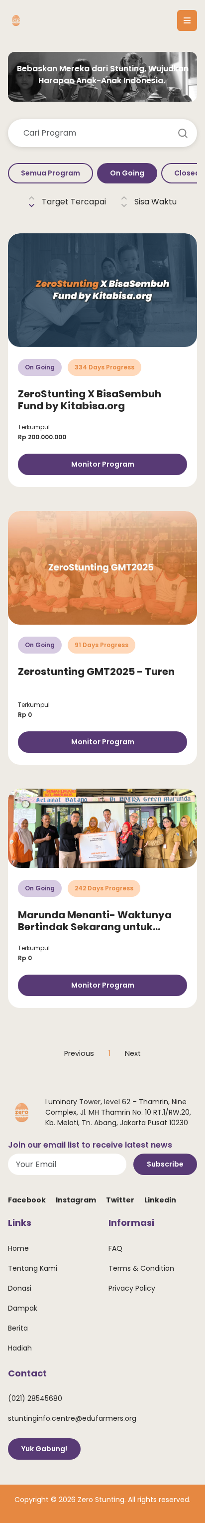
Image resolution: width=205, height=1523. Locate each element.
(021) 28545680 (35, 1398)
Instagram (76, 1200)
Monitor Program (102, 464)
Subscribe (165, 1164)
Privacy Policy (131, 1288)
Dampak (22, 1308)
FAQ (115, 1248)
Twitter (120, 1200)
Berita (18, 1328)
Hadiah (20, 1348)
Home (18, 1248)
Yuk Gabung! (44, 1449)
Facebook (27, 1200)
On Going (127, 173)
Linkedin (160, 1200)
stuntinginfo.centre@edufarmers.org (72, 1418)
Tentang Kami (32, 1268)
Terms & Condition (141, 1268)
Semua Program (50, 173)
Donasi (19, 1288)
